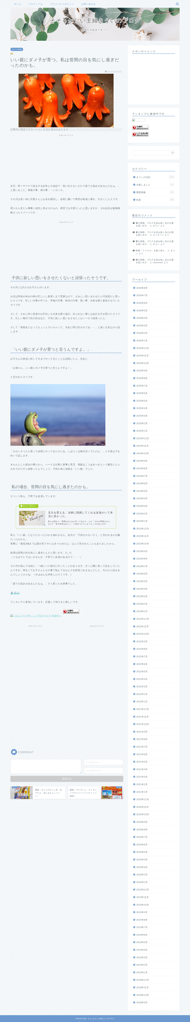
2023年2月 (142, 604)
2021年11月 (142, 716)
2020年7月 (142, 837)
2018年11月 (142, 987)
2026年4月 (142, 318)
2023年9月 (142, 551)
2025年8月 (142, 378)
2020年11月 (142, 807)
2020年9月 (142, 822)
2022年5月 (142, 671)
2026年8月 (142, 288)
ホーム (17, 4)
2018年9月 (142, 1002)
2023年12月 (142, 528)
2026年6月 (142, 303)
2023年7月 (142, 566)
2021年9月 (142, 731)
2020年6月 (142, 844)
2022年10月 (142, 634)
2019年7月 (142, 927)
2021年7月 (142, 746)
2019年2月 (142, 965)
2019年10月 (142, 905)
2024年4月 (142, 498)
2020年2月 (142, 874)
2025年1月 (142, 431)
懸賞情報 (154, 192)
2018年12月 (142, 980)
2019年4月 (142, 950)
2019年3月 (142, 957)
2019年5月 (142, 942)
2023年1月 (142, 611)
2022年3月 (142, 686)
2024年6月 (142, 483)
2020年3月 (142, 867)
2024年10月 (142, 453)
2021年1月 (142, 792)
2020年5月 (142, 852)
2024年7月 (142, 476)
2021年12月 (142, 709)
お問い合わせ (88, 4)
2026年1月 (142, 340)
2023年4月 (142, 589)
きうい (156, 226)
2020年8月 (142, 829)
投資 (154, 199)
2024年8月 (142, 468)
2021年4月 (142, 769)
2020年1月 (142, 882)
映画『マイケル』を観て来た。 (151, 250)
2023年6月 (142, 573)
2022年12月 (142, 619)
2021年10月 (142, 724)
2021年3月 (142, 776)
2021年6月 (142, 754)
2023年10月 (142, 543)
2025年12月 (142, 348)
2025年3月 (142, 416)
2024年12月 (142, 438)
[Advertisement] (66, 158)
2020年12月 (142, 799)
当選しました (154, 184)
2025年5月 (142, 400)
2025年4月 (142, 408)
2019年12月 (142, 889)
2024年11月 (142, 446)
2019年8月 (142, 920)
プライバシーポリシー (62, 4)
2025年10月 (142, 363)
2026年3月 (142, 325)
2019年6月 (142, 935)
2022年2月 (142, 694)
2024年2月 (142, 513)
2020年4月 (142, 859)
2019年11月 (142, 897)
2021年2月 (142, 784)
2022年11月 (142, 626)
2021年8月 (142, 739)
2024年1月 (142, 521)
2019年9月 (142, 912)
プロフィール (36, 4)
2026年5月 (142, 310)
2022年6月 (142, 664)
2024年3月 (142, 506)
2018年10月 (142, 995)
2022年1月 (142, 701)
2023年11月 (142, 536)
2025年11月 (142, 355)
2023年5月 (142, 581)
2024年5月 (142, 491)
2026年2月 (142, 333)
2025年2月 (142, 423)
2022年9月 (142, 641)
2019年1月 (142, 972)
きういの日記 (17, 49)
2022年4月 (142, 679)
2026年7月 (142, 295)
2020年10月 (142, 814)
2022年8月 (142, 649)
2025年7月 (142, 385)
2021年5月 (142, 761)
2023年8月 (142, 558)
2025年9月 (142, 370)
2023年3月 (142, 596)
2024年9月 (142, 461)
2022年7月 (142, 656)
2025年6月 (142, 393)
